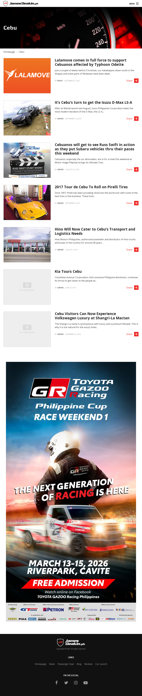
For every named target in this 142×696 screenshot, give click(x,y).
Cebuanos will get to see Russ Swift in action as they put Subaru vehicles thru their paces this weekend (95, 149)
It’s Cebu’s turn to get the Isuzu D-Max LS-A (93, 102)
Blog (79, 664)
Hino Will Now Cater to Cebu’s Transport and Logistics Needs (95, 231)
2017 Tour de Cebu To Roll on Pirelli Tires (91, 186)
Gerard (60, 118)
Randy (60, 81)
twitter (66, 682)
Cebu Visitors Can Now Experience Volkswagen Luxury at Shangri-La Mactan (92, 315)
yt (85, 682)
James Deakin (13, 4)
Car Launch (101, 664)
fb (56, 682)
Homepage (9, 51)
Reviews (88, 664)
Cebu (21, 51)
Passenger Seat (66, 664)
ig (76, 682)
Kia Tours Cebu (68, 271)
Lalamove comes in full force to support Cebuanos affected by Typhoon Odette (90, 62)
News (52, 664)
